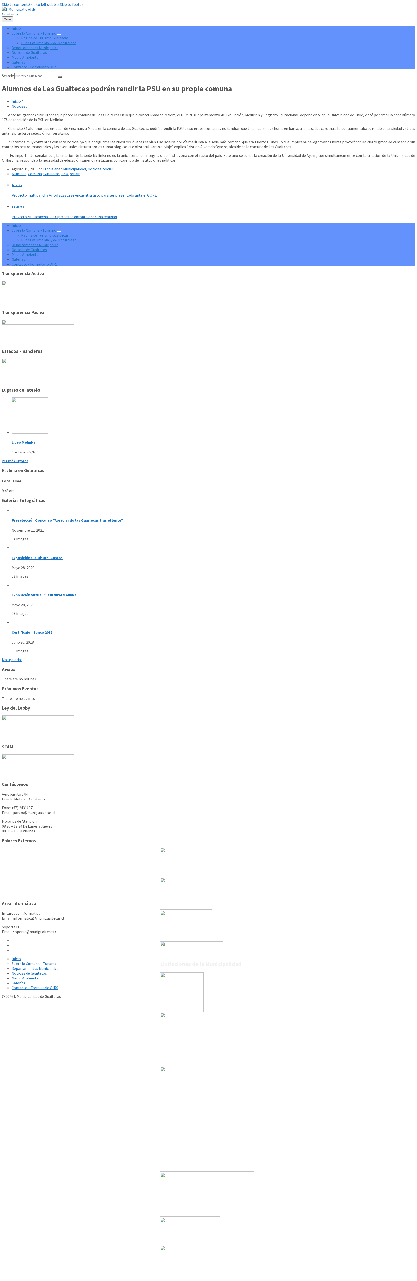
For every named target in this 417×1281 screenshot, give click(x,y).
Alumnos (19, 173)
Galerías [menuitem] (18, 62)
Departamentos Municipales (35, 968)
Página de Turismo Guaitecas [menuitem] (45, 38)
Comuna (35, 173)
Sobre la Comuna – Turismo (34, 963)
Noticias (18, 106)
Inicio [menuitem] (16, 28)
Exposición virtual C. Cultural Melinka (44, 594)
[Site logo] (23, 14)
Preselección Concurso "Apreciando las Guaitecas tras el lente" (67, 520)
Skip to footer (71, 4)
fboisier (51, 168)
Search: (8, 75)
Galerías (18, 982)
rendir (75, 173)
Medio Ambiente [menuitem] (25, 57)
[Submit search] (60, 77)
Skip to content (15, 4)
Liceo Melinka (23, 442)
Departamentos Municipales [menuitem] (35, 47)
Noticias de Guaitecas (29, 973)
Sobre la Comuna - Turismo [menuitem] (34, 33)
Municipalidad (74, 168)
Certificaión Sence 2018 (32, 632)
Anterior (17, 185)
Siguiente (18, 206)
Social (108, 168)
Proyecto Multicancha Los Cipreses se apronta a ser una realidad (64, 216)
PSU (64, 173)
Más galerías (12, 659)
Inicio (16, 101)
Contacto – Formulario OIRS (35, 987)
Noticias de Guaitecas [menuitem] (29, 52)
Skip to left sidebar (43, 4)
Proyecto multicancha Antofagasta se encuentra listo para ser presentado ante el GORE (84, 195)
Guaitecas (51, 173)
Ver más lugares (15, 460)
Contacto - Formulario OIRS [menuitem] (35, 67)
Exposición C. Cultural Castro (37, 557)
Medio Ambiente (25, 978)
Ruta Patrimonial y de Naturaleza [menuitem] (48, 42)
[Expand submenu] (59, 34)
